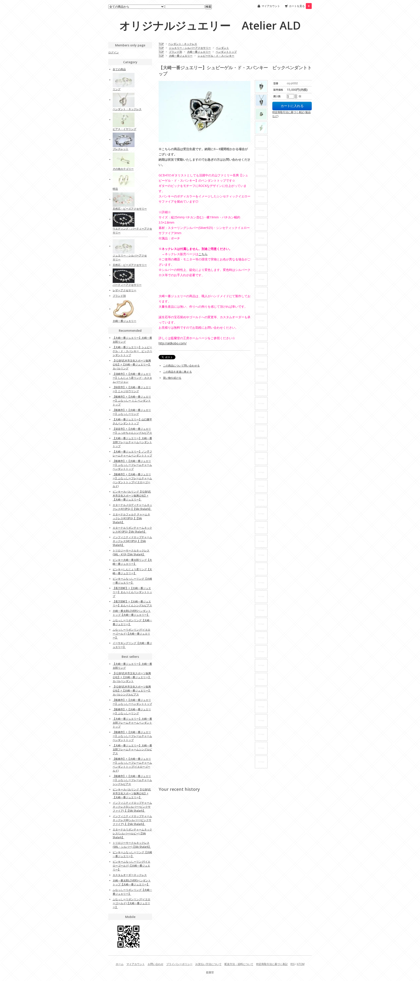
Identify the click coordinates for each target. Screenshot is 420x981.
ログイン (113, 52)
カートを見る (299, 6)
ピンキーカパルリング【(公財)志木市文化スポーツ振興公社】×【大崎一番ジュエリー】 (132, 495)
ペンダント (222, 48)
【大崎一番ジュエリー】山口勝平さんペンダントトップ (132, 421)
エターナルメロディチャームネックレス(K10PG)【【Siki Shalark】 (132, 507)
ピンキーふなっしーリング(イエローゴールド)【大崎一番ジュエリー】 (131, 865)
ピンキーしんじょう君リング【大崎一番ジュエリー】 (132, 571)
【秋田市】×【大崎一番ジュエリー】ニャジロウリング (132, 389)
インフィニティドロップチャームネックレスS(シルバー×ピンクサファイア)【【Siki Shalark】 (132, 807)
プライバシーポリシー (179, 964)
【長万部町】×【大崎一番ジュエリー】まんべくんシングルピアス (132, 603)
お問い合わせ (155, 964)
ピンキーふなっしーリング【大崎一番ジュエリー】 (132, 580)
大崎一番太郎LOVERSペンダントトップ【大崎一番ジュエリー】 (132, 613)
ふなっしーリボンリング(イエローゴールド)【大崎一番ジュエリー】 (131, 633)
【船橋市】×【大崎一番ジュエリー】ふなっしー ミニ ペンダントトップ (132, 400)
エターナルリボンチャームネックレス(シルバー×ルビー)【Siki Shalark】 (132, 833)
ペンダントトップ (226, 52)
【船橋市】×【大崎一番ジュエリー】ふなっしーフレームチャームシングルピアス (132, 780)
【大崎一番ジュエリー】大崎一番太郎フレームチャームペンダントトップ (132, 442)
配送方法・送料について (238, 964)
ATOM (300, 964)
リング (117, 89)
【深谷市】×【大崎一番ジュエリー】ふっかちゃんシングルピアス (132, 431)
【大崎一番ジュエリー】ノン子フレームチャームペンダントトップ (132, 453)
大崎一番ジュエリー (199, 52)
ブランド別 (175, 52)
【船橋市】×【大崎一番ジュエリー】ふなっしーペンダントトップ (132, 702)
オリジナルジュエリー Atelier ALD (210, 25)
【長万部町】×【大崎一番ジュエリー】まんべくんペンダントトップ (132, 592)
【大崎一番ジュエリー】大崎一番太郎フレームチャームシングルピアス (132, 749)
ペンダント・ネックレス (182, 44)
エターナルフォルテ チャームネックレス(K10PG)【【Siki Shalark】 (131, 518)
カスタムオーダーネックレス (130, 875)
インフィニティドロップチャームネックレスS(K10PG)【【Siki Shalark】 (132, 541)
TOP (161, 44)
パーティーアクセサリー (127, 285)
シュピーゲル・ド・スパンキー (216, 56)
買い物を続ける (172, 378)
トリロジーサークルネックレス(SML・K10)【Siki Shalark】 (131, 552)
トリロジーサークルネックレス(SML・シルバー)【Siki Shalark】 (132, 845)
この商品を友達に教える (177, 372)
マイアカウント (271, 6)
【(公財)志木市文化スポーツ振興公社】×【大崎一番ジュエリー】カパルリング (132, 364)
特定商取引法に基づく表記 (272, 964)
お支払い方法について (208, 964)
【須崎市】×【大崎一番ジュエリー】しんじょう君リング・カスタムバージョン (132, 378)
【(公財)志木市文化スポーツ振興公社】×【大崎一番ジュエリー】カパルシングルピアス (132, 690)
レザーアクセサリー (124, 290)
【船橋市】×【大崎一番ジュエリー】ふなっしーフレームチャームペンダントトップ (132, 465)
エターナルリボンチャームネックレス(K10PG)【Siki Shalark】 (132, 529)
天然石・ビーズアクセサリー (130, 209)
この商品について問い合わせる (181, 365)
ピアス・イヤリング (124, 129)
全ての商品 (119, 69)
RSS (292, 964)
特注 (115, 189)
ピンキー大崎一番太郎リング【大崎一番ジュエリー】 (132, 562)
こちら (203, 254)
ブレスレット (120, 149)
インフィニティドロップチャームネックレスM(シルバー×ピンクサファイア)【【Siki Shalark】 (132, 820)
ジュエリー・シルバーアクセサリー (190, 48)
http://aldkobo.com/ (173, 343)
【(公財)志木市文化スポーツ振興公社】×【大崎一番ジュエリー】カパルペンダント (132, 677)
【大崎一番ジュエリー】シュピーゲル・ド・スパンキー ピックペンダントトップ (132, 351)
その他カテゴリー (123, 169)
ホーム (120, 964)
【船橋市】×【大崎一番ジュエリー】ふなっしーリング (132, 412)
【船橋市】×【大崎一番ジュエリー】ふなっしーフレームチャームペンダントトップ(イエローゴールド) (132, 480)
